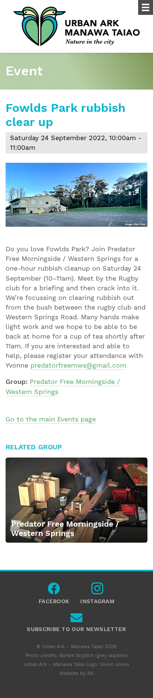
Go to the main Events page (51, 419)
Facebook (54, 590)
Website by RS (76, 673)
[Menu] (145, 7)
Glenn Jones (114, 664)
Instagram (97, 590)
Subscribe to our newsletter (76, 619)
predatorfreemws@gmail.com (78, 365)
